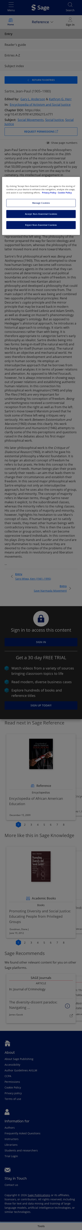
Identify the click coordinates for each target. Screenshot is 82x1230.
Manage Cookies (41, 203)
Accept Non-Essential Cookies (41, 214)
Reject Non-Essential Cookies (41, 224)
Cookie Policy (65, 192)
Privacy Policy (49, 192)
